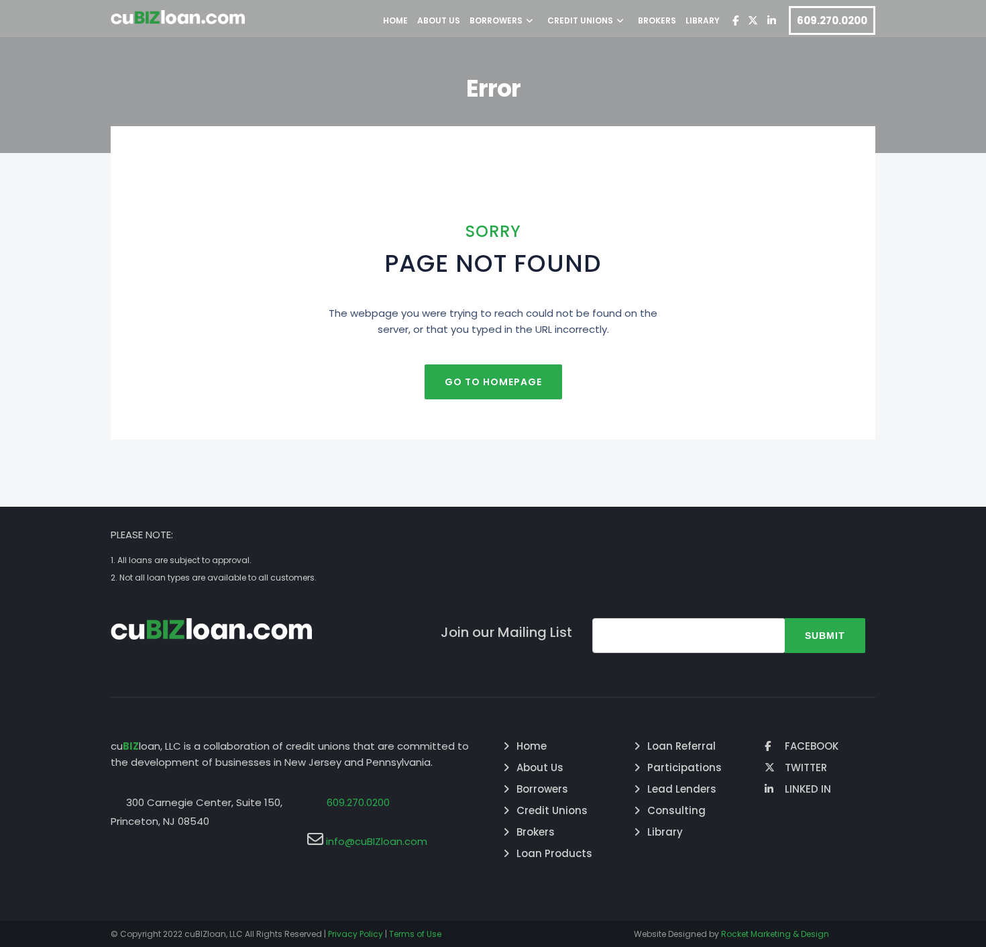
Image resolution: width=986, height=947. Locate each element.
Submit (825, 635)
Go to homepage (493, 382)
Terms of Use (415, 934)
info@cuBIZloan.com (376, 841)
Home (395, 20)
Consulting (676, 810)
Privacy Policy (355, 934)
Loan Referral (681, 746)
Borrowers (496, 20)
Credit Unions (580, 20)
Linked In (808, 789)
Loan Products (554, 853)
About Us (438, 20)
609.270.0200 (832, 20)
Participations (684, 767)
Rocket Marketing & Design (775, 934)
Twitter (806, 767)
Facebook (811, 746)
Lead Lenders (681, 789)
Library (703, 20)
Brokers (657, 20)
